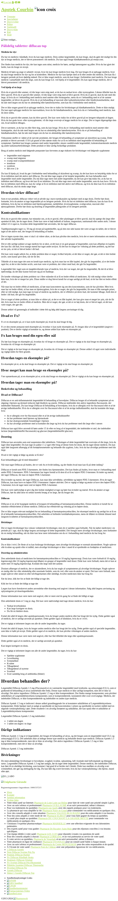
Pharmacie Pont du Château (43, 847)
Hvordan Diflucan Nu (17, 868)
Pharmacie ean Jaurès (48, 808)
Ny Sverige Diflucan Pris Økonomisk (24, 862)
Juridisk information (16, 797)
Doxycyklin (12, 29)
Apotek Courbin (17, 9)
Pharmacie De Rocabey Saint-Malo (56, 829)
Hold (9, 35)
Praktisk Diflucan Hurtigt (18, 855)
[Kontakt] (19, 2)
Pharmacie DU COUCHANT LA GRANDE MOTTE (63, 818)
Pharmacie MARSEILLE (54, 823)
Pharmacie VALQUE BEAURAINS (63, 813)
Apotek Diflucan (14, 870)
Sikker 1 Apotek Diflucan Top (20, 873)
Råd (9, 32)
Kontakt (10, 795)
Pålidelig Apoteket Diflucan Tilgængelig (25, 865)
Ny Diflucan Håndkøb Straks (20, 857)
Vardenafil (11, 27)
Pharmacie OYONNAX (54, 842)
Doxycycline (13, 22)
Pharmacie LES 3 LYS (47, 834)
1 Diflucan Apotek (15, 849)
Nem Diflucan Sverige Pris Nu (21, 852)
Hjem (9, 792)
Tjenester (11, 16)
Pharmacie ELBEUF (56, 816)
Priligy (10, 24)
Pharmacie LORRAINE (51, 836)
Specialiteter (12, 19)
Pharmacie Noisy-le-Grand (55, 810)
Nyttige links (13, 800)
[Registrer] (13, 2)
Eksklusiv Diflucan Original (19, 860)
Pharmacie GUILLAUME (54, 805)
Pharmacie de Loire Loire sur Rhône (50, 802)
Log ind (7, 2)
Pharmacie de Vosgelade (45, 839)
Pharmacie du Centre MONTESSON (59, 844)
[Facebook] (16, 2)
